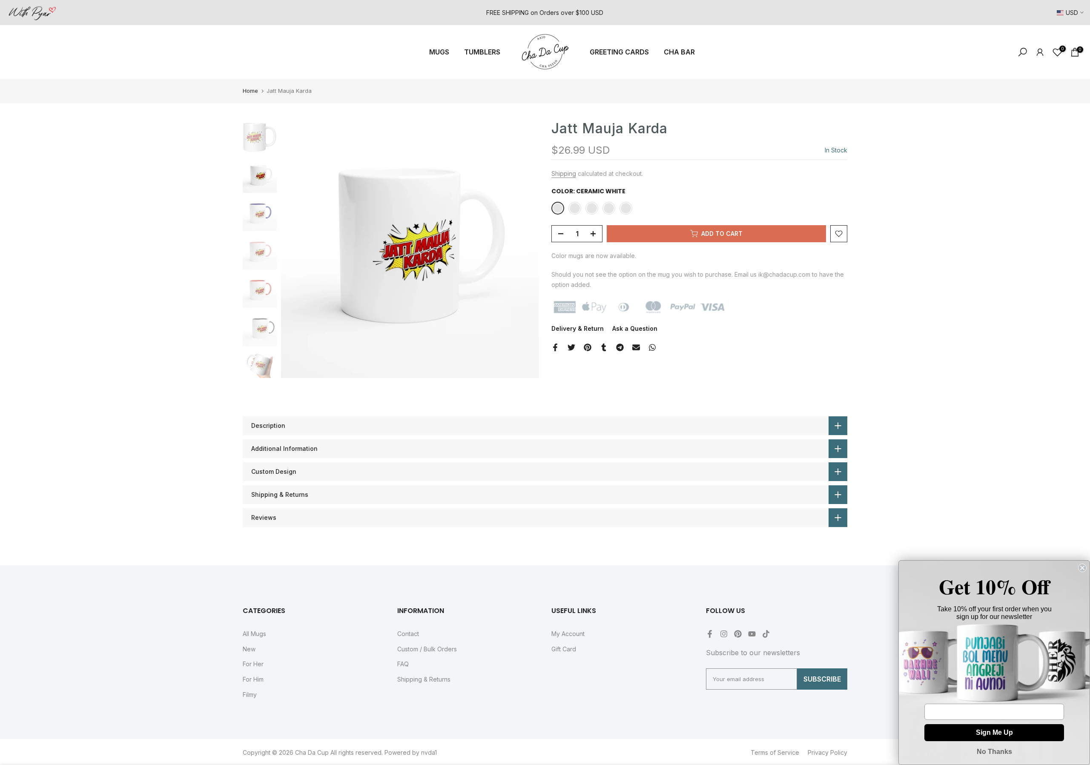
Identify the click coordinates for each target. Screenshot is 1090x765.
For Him (253, 679)
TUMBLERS (482, 52)
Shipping (563, 173)
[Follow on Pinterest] (738, 634)
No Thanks (994, 751)
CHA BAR (679, 52)
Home (250, 90)
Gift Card (563, 649)
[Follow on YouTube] (752, 634)
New (249, 649)
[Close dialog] (1082, 568)
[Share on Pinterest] (587, 347)
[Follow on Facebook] (710, 634)
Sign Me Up (994, 732)
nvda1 (429, 752)
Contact (408, 633)
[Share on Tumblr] (604, 347)
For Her (253, 664)
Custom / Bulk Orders (427, 649)
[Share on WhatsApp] (652, 347)
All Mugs (254, 633)
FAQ (403, 664)
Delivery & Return (577, 328)
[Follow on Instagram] (724, 634)
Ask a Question (634, 328)
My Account (568, 633)
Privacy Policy (827, 752)
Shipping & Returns (423, 679)
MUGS (439, 52)
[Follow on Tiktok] (766, 634)
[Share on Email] (636, 347)
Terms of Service (775, 752)
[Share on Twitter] (571, 347)
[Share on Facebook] (555, 347)
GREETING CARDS (619, 52)
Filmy (250, 694)
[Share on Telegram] (620, 347)
